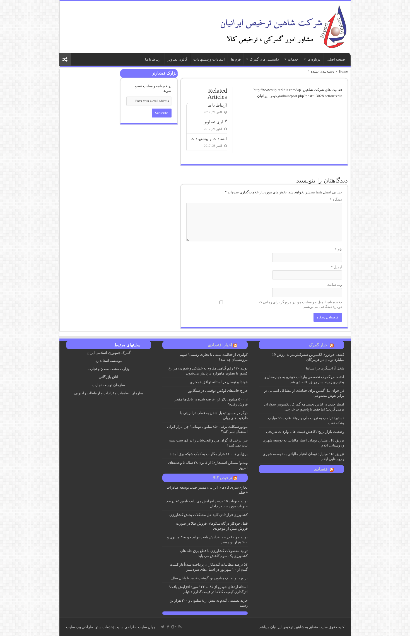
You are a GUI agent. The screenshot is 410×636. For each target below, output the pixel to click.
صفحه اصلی (336, 59)
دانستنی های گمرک (264, 59)
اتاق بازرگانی (108, 377)
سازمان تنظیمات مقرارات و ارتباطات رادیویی (108, 393)
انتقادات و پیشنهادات (209, 59)
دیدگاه (336, 199)
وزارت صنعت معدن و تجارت (108, 369)
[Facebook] (168, 626)
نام (338, 249)
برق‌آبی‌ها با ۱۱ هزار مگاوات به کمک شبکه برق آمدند (209, 454)
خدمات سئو (104, 627)
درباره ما (313, 59)
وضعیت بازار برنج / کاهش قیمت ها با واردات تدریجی (305, 431)
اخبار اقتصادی (220, 345)
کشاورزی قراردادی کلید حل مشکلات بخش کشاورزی (208, 515)
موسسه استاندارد (108, 361)
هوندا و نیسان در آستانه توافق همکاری (219, 382)
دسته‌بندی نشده (322, 71)
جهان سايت (147, 627)
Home (343, 71)
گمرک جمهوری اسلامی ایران (109, 353)
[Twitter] (162, 626)
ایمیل (336, 267)
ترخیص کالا (222, 478)
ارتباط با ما (153, 59)
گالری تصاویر (177, 59)
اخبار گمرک (319, 345)
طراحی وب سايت (79, 627)
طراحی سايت (125, 627)
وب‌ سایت (334, 284)
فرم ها (236, 59)
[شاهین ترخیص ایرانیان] (282, 25)
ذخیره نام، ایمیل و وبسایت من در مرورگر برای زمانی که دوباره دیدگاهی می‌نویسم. (300, 304)
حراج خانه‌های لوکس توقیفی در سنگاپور (217, 390)
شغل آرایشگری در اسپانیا (325, 368)
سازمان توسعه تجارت (108, 385)
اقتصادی (321, 469)
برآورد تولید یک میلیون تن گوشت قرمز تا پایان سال (209, 578)
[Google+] (174, 626)
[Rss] (180, 626)
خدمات (293, 59)
